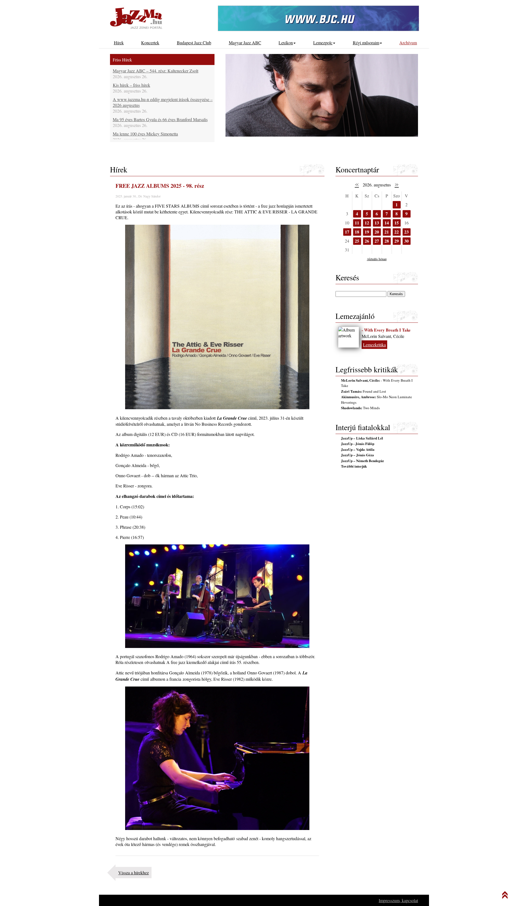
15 (396, 222)
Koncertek (150, 42)
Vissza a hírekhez (133, 872)
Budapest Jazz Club (194, 42)
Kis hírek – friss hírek (131, 85)
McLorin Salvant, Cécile (383, 336)
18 (357, 232)
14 (386, 222)
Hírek (119, 42)
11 (357, 222)
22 (396, 232)
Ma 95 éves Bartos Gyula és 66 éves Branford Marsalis (160, 119)
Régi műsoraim (366, 42)
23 (406, 232)
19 (367, 232)
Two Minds (360, 407)
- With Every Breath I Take (386, 330)
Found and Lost (363, 391)
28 (386, 241)
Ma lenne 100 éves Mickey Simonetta (145, 134)
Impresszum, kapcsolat (398, 900)
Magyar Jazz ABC (245, 42)
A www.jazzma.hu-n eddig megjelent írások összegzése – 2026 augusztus (163, 102)
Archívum (408, 42)
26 (367, 241)
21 (386, 232)
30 (406, 241)
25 (357, 241)
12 (367, 222)
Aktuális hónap (377, 259)
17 (347, 232)
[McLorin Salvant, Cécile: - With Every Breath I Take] (348, 337)
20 (377, 232)
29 (396, 241)
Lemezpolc (322, 42)
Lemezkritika (374, 345)
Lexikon (286, 42)
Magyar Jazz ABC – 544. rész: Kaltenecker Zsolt (155, 71)
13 (377, 222)
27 (377, 241)
